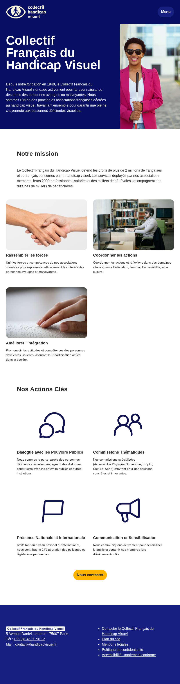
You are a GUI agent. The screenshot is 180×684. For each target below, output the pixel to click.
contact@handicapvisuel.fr (35, 644)
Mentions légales (115, 644)
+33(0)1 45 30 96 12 (29, 639)
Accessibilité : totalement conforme (129, 655)
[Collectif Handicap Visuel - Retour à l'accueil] (26, 11)
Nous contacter (90, 575)
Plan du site (111, 639)
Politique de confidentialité (122, 649)
